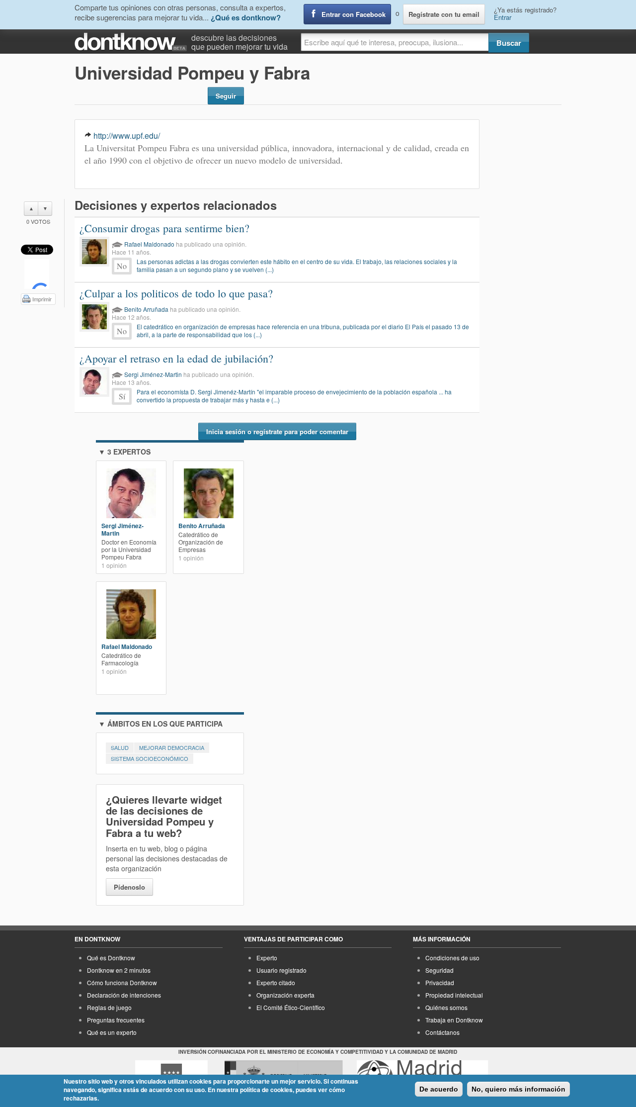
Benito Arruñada (146, 309)
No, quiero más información (518, 1089)
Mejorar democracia (171, 747)
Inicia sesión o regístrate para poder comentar (277, 431)
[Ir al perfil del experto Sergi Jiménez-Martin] (94, 381)
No (122, 266)
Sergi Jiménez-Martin (153, 374)
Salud (120, 747)
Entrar (502, 17)
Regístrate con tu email (443, 14)
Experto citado (275, 982)
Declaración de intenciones (124, 995)
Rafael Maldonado (149, 244)
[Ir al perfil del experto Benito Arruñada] (94, 316)
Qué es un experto (112, 1032)
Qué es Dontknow (111, 957)
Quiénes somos (446, 1007)
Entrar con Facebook (353, 14)
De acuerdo (438, 1089)
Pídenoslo (129, 887)
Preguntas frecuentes (116, 1019)
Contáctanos (442, 1032)
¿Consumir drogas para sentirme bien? (164, 228)
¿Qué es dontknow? (246, 17)
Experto (266, 957)
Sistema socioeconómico (149, 758)
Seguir (226, 95)
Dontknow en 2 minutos (119, 970)
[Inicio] (133, 42)
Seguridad (439, 970)
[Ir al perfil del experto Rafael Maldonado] (94, 251)
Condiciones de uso (452, 957)
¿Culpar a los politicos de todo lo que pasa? (176, 293)
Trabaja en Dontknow (454, 1019)
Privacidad (439, 982)
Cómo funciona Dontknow (122, 982)
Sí (122, 396)
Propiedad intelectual (454, 995)
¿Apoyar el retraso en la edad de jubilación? (176, 358)
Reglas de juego (109, 1007)
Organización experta (285, 995)
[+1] (36, 274)
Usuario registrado (281, 970)
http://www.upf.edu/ (126, 135)
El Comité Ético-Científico (290, 1007)
